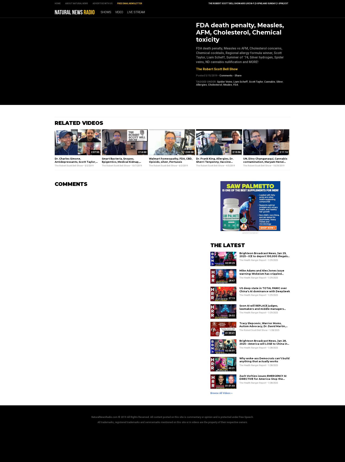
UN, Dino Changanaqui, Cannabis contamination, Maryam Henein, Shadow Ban (265, 161)
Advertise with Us (103, 3)
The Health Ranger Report (252, 260)
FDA (235, 84)
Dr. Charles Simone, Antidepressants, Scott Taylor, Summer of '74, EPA (75, 161)
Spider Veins (224, 81)
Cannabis (269, 81)
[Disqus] (126, 240)
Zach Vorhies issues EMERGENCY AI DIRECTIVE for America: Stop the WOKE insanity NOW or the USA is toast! (263, 380)
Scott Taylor (256, 81)
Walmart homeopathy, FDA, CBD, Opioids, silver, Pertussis (170, 160)
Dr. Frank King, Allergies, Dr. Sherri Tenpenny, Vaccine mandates (214, 161)
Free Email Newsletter (129, 3)
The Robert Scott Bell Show (217, 69)
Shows (106, 12)
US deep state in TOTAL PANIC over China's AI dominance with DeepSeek (264, 290)
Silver (279, 81)
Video (119, 12)
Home (58, 3)
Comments (225, 75)
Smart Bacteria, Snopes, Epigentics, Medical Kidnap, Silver (120, 161)
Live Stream (136, 12)
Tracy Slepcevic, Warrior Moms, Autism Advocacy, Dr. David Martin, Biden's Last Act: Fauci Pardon (262, 326)
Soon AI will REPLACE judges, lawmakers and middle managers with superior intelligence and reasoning (261, 310)
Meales (227, 84)
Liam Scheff (240, 81)
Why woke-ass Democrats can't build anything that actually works (264, 360)
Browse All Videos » (221, 393)
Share (238, 75)
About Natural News (76, 3)
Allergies (201, 84)
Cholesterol (215, 84)
